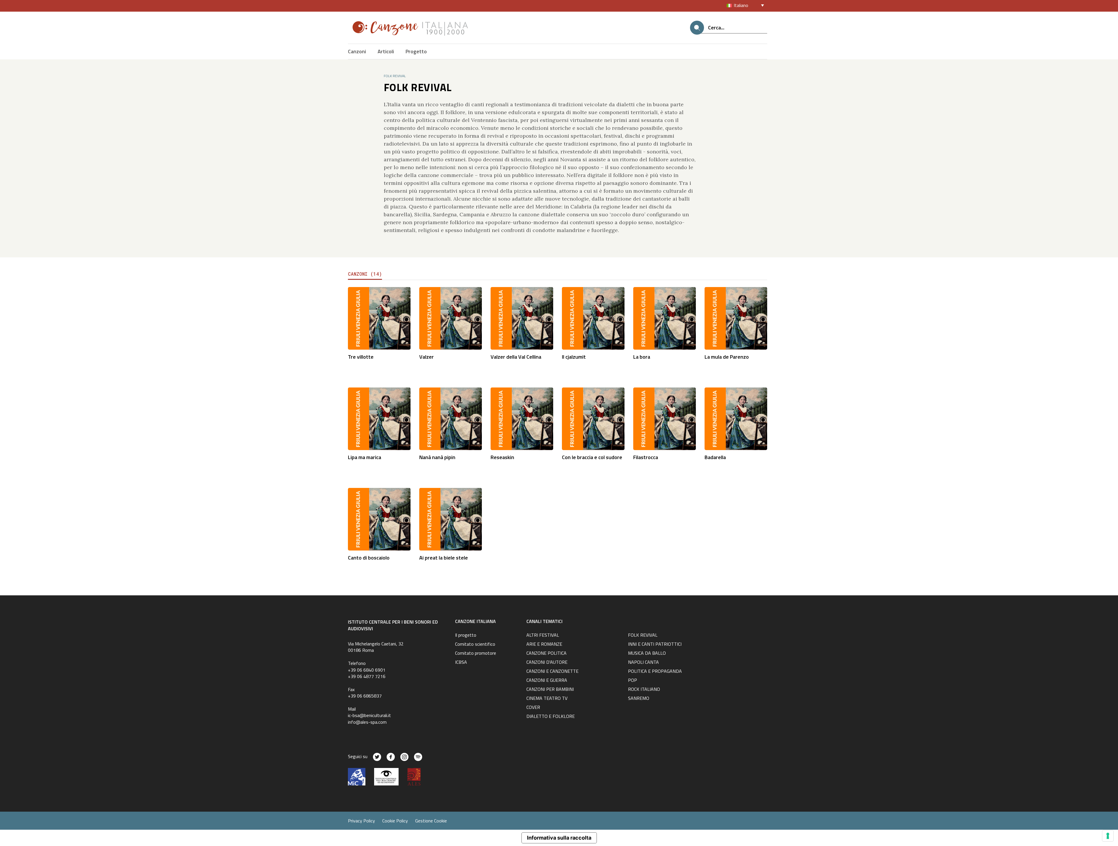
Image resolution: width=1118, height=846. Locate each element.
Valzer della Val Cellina (516, 357)
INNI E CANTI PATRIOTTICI (655, 644)
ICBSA (461, 663)
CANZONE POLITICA (546, 653)
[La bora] (664, 318)
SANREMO (638, 699)
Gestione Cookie (431, 820)
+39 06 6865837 (365, 695)
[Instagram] (404, 757)
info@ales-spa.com (367, 721)
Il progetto (465, 635)
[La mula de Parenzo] (736, 318)
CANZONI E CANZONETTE (552, 672)
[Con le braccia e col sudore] (593, 418)
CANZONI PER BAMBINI (550, 690)
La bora (641, 357)
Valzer (426, 357)
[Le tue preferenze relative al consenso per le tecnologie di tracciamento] (1107, 835)
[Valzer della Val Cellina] (522, 318)
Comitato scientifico (475, 644)
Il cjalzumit (574, 357)
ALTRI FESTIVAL (542, 635)
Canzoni (357, 51)
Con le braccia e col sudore (592, 457)
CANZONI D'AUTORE (546, 663)
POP (632, 681)
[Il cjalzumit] (593, 318)
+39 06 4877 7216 (366, 676)
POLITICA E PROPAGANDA (655, 672)
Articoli (386, 51)
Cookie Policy (395, 820)
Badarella (715, 457)
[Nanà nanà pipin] (450, 418)
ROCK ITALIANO (644, 690)
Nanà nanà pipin (437, 457)
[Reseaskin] (522, 418)
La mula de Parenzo (727, 357)
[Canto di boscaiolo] (379, 519)
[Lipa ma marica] (379, 418)
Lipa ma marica (364, 457)
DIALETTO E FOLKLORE (550, 717)
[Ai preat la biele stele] (450, 519)
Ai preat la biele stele (443, 558)
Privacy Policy (361, 820)
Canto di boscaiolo (369, 558)
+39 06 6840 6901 (366, 669)
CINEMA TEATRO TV (546, 699)
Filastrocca (645, 457)
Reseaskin (502, 457)
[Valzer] (450, 318)
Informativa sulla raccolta (559, 838)
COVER (533, 708)
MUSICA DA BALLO (647, 653)
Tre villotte (361, 357)
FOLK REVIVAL (642, 635)
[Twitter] (377, 757)
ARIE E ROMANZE (544, 644)
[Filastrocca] (664, 418)
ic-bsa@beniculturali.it (369, 715)
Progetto (416, 51)
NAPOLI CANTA (643, 663)
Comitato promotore (475, 653)
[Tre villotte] (379, 318)
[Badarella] (736, 418)
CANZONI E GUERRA (546, 681)
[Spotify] (418, 757)
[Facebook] (391, 757)
